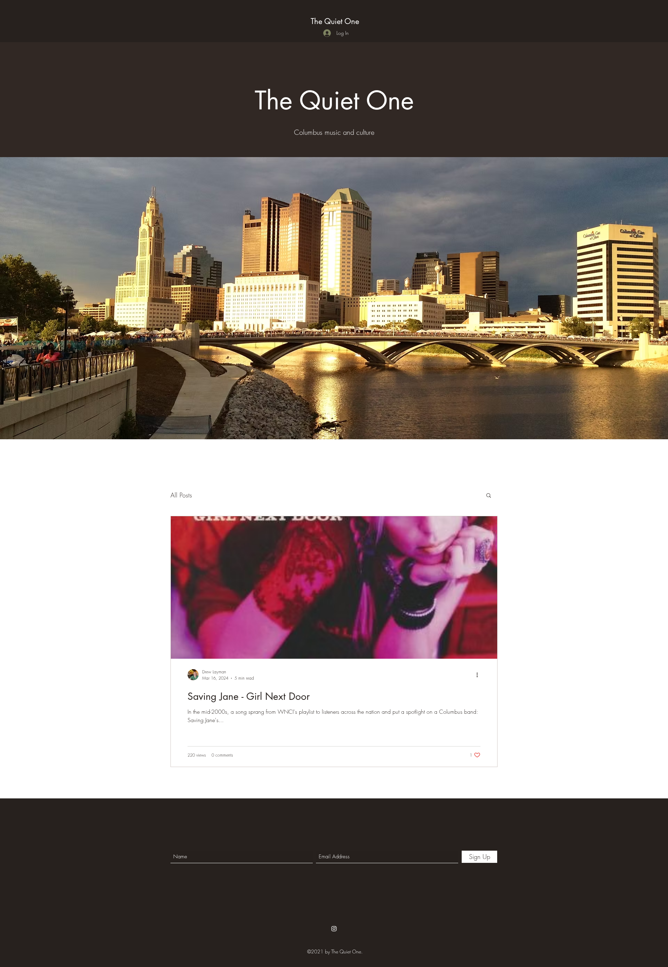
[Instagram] (334, 928)
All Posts (181, 495)
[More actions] (479, 675)
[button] (488, 496)
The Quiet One (335, 21)
